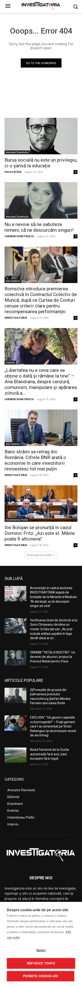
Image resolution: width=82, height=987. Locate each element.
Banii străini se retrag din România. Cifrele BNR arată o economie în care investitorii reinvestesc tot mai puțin (35, 460)
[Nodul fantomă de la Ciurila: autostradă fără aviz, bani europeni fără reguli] (15, 755)
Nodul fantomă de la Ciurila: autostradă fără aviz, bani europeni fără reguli (49, 754)
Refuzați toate (41, 963)
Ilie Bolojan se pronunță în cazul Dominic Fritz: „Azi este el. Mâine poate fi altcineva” (40, 533)
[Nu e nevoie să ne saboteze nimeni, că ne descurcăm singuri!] (41, 200)
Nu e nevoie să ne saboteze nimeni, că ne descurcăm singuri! (39, 227)
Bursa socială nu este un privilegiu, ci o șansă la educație (41, 162)
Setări (41, 950)
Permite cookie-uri (40, 976)
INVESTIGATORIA (16, 317)
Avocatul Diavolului (17, 152)
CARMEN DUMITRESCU (19, 236)
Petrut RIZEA (13, 171)
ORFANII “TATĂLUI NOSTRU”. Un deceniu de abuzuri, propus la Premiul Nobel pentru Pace (52, 657)
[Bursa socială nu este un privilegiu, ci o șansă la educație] (41, 136)
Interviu (10, 362)
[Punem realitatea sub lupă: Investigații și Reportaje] (41, 5)
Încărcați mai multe (39, 555)
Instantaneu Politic (17, 519)
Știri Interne (13, 281)
